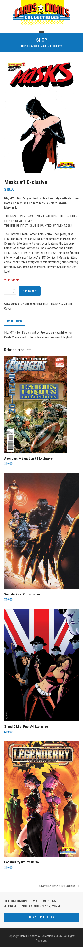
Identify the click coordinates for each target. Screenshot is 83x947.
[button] (41, 31)
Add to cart (30, 291)
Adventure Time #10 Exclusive (57, 886)
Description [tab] (14, 321)
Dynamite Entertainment (34, 304)
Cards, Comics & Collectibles (37, 936)
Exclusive (56, 304)
